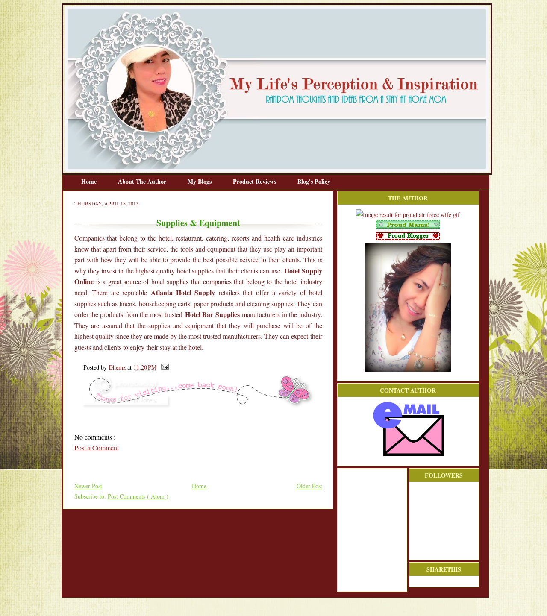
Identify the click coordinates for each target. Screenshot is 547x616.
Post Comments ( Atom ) (138, 496)
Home (89, 181)
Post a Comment (96, 447)
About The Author (143, 181)
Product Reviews (255, 181)
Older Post (309, 486)
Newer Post (88, 486)
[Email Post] (163, 367)
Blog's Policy (313, 181)
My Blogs (200, 181)
